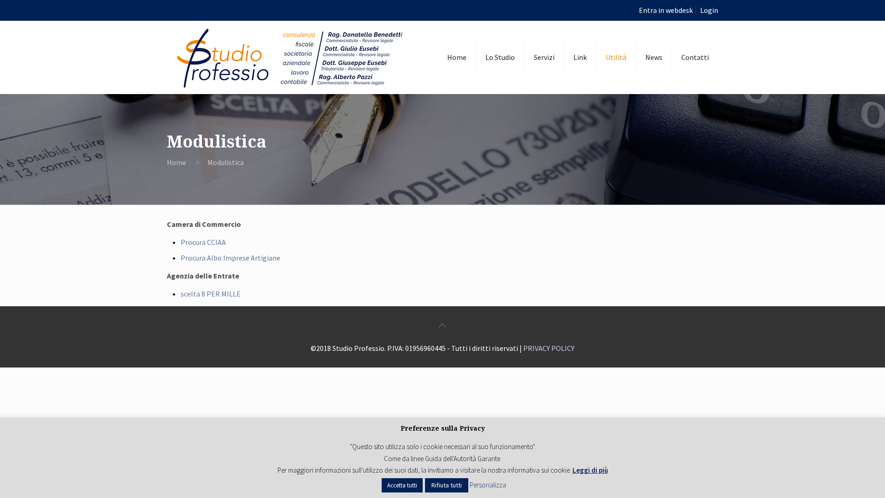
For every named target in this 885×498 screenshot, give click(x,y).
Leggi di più (590, 470)
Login (709, 10)
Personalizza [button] (488, 484)
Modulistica (225, 162)
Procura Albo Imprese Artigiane (230, 257)
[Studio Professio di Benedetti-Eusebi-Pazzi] (291, 57)
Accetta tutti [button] (402, 485)
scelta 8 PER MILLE (211, 293)
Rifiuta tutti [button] (446, 485)
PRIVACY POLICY (548, 348)
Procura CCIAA (203, 242)
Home (176, 162)
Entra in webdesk (666, 10)
